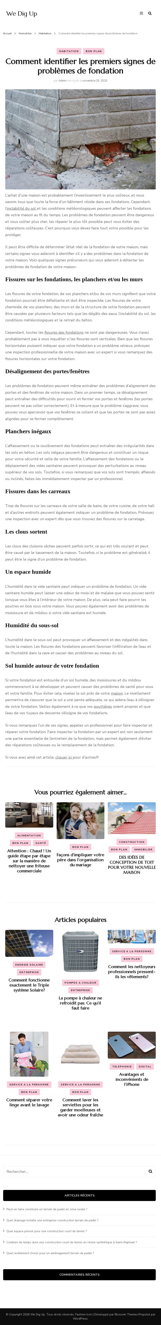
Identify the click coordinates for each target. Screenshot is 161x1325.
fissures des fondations (64, 332)
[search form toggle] (150, 13)
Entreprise (29, 972)
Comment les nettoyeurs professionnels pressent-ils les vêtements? (131, 971)
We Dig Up (21, 13)
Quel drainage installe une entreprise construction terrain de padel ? (52, 1220)
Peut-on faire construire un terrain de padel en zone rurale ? (46, 1209)
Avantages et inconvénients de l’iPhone (132, 1079)
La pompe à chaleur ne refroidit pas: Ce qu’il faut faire (80, 1003)
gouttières (103, 706)
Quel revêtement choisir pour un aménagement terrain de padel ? (50, 1253)
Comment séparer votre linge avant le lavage (29, 1102)
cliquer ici (64, 757)
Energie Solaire (29, 964)
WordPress (80, 1319)
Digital (145, 1066)
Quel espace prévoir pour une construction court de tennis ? (46, 1231)
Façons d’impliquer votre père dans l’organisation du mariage (80, 860)
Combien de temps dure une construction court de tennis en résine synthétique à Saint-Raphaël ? (71, 1242)
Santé (40, 843)
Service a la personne (132, 951)
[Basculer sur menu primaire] (142, 13)
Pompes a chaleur (80, 982)
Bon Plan (94, 51)
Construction (132, 842)
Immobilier (143, 849)
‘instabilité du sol (21, 208)
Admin (62, 81)
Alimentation (29, 835)
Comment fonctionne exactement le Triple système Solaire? (29, 985)
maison (117, 693)
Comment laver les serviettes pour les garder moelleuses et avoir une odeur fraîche (80, 1107)
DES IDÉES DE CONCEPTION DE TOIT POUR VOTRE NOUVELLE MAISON (132, 865)
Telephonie (122, 1066)
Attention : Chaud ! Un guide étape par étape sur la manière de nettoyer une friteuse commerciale (29, 861)
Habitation (69, 51)
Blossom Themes (126, 1314)
